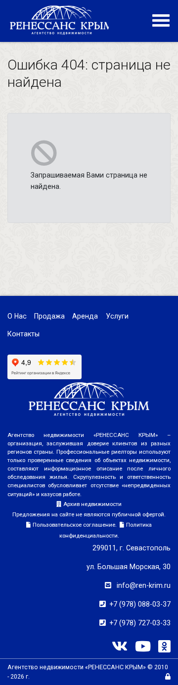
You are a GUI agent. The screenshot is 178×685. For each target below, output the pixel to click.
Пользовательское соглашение (74, 524)
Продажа (49, 316)
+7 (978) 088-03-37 (140, 604)
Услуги (117, 316)
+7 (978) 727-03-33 (140, 623)
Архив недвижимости (92, 504)
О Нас (17, 316)
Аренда (85, 316)
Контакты (23, 334)
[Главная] (61, 19)
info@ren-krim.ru (144, 585)
